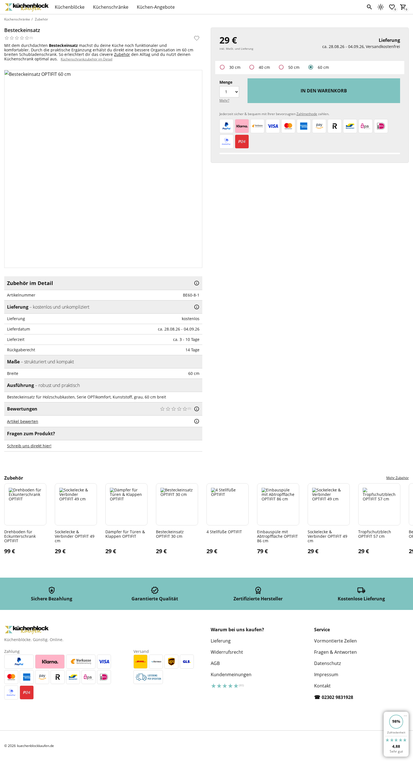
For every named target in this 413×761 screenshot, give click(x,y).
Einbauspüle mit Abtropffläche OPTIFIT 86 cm (277, 536)
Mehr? (224, 100)
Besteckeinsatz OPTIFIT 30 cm (170, 534)
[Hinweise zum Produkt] (196, 283)
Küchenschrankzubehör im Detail (86, 59)
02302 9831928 (337, 697)
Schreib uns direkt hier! (29, 445)
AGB (215, 663)
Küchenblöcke (70, 7)
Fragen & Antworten (335, 652)
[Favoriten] (196, 38)
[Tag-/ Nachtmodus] (380, 7)
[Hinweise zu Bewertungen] (196, 408)
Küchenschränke (110, 7)
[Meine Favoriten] (392, 7)
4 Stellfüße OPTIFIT (224, 531)
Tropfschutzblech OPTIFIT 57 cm (374, 534)
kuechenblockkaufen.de (35, 746)
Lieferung (221, 641)
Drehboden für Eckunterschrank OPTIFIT (20, 536)
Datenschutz (327, 663)
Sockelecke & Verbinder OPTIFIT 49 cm (74, 536)
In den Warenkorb (324, 91)
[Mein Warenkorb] (403, 7)
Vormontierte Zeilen (335, 641)
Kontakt (322, 686)
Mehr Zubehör (397, 477)
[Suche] (369, 7)
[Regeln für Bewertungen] (196, 421)
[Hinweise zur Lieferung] (196, 307)
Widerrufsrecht (227, 652)
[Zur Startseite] (26, 7)
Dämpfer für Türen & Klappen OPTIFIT (125, 534)
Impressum (326, 674)
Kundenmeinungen (231, 674)
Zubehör (41, 19)
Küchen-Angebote (156, 7)
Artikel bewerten (22, 421)
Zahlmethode (306, 113)
